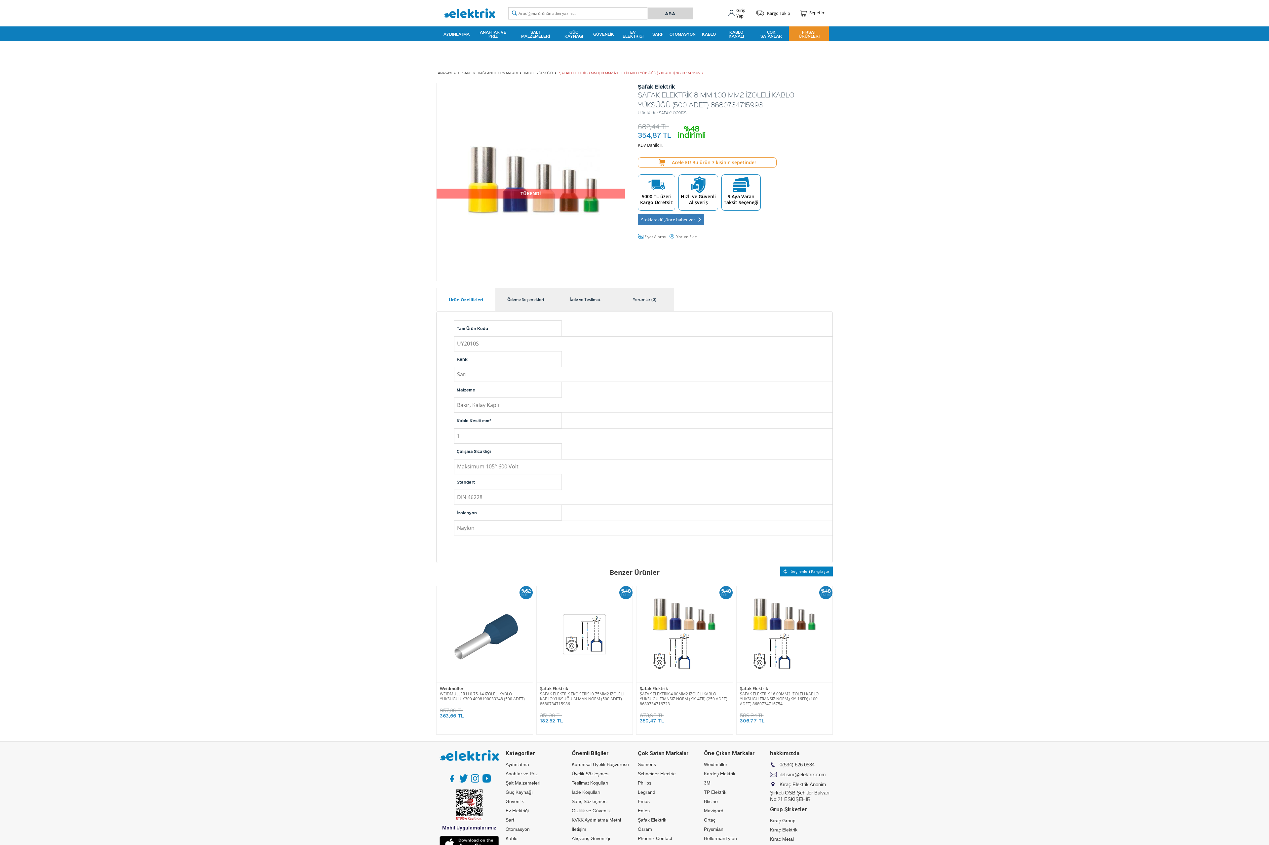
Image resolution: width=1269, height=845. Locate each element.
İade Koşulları (586, 792)
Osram (645, 829)
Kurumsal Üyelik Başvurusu (600, 764)
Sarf (657, 34)
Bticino (711, 801)
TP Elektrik (715, 792)
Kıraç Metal (782, 839)
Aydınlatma (456, 34)
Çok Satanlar (771, 34)
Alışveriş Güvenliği (591, 838)
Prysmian (713, 829)
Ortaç (709, 820)
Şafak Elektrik (554, 688)
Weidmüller (452, 688)
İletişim (579, 829)
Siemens (647, 764)
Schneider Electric (656, 773)
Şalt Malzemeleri (535, 34)
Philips (644, 783)
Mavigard (713, 810)
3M (707, 783)
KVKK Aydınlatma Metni (596, 820)
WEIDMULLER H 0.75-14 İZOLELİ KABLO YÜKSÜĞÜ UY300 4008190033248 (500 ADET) (482, 696)
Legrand (646, 792)
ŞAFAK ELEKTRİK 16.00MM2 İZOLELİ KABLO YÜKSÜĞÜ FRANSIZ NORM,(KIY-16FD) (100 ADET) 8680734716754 (779, 698)
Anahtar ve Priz (493, 34)
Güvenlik (603, 34)
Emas (644, 801)
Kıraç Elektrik (783, 829)
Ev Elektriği (633, 34)
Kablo (709, 34)
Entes (644, 810)
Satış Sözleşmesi (589, 801)
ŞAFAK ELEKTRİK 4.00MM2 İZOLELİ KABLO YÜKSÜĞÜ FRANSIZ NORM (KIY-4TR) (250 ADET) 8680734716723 (683, 698)
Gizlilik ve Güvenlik (591, 810)
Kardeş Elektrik (719, 773)
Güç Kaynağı (573, 34)
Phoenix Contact (655, 838)
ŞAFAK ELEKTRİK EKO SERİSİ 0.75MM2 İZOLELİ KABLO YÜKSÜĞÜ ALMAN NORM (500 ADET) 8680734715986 (582, 698)
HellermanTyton (720, 838)
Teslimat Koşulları (590, 783)
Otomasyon (683, 34)
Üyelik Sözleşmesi (590, 773)
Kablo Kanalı (736, 34)
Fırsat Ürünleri (809, 34)
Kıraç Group (782, 820)
